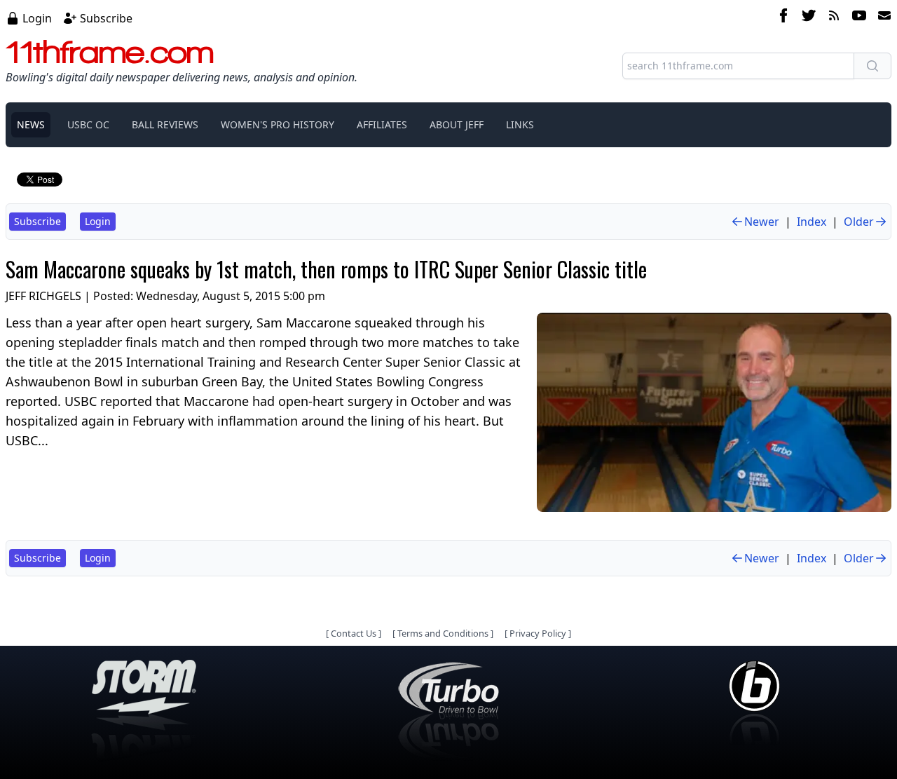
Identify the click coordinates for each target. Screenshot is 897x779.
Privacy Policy (537, 633)
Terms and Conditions (442, 633)
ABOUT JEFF (457, 124)
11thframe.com (110, 52)
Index (811, 221)
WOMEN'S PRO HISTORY (277, 124)
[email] (881, 17)
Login (37, 18)
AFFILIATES (382, 124)
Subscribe (106, 18)
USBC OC (88, 124)
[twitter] (808, 17)
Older (859, 221)
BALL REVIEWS (165, 124)
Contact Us (353, 633)
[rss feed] (834, 17)
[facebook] (783, 17)
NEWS (31, 124)
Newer (761, 221)
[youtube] (859, 17)
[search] (872, 66)
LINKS (520, 124)
